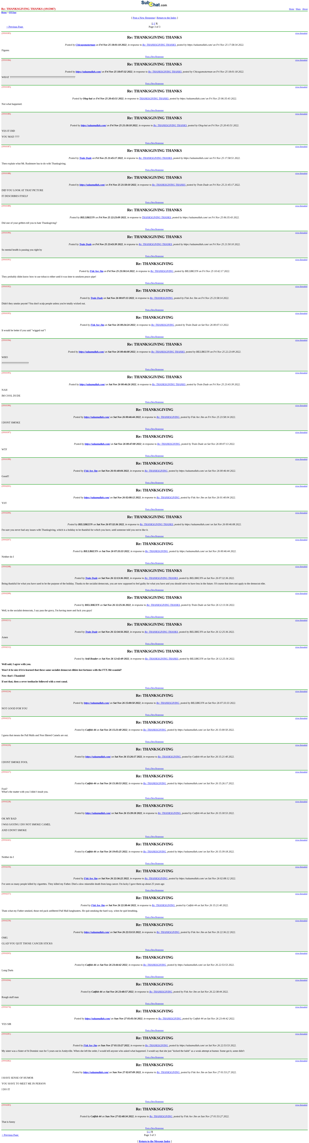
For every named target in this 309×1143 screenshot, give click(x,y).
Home (291, 9)
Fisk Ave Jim (96, 271)
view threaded (301, 33)
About (305, 9)
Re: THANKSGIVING (161, 271)
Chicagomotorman (85, 44)
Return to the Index (166, 17)
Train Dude (85, 158)
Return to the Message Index (154, 1141)
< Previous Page (15, 26)
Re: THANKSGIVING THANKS (159, 44)
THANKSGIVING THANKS (154, 98)
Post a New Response (144, 17)
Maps (298, 9)
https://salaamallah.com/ (88, 71)
